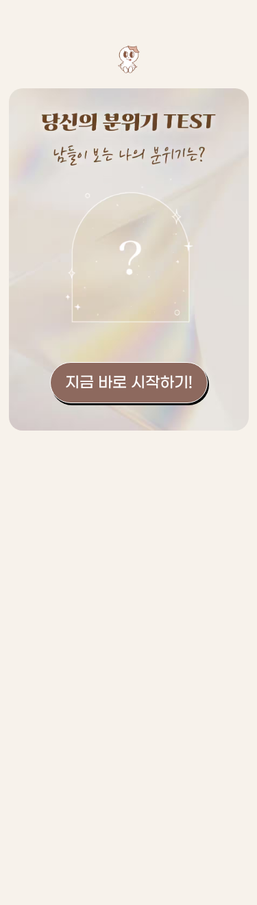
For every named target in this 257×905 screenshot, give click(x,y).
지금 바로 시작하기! (129, 383)
